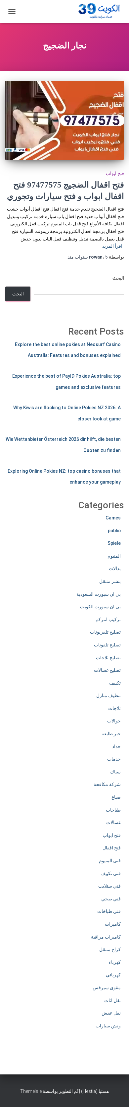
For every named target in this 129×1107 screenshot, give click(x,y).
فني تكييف (111, 873)
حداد (116, 746)
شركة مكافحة (107, 784)
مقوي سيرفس (107, 987)
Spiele (114, 543)
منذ (87, 257)
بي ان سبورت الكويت (100, 606)
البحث (118, 278)
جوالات (114, 720)
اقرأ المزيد (112, 246)
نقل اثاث (112, 1000)
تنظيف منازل (108, 695)
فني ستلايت (109, 886)
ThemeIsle (31, 1091)
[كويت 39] (98, 11)
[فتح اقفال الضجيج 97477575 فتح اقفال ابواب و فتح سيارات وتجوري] (64, 120)
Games (113, 517)
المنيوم (114, 556)
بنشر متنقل (110, 581)
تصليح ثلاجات (108, 657)
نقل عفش (111, 1013)
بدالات (115, 568)
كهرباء (115, 962)
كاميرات (113, 924)
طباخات (113, 810)
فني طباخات (109, 911)
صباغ (116, 797)
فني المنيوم (110, 860)
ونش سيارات (108, 1025)
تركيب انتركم (108, 619)
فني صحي (111, 898)
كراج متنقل (110, 949)
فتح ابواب (115, 173)
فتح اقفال (112, 847)
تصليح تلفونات (107, 644)
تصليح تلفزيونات (105, 632)
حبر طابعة (111, 733)
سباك (115, 771)
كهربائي (113, 974)
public (114, 530)
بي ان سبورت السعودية (98, 594)
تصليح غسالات (107, 670)
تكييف (115, 683)
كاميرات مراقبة (106, 937)
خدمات (114, 759)
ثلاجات (114, 708)
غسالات (113, 822)
